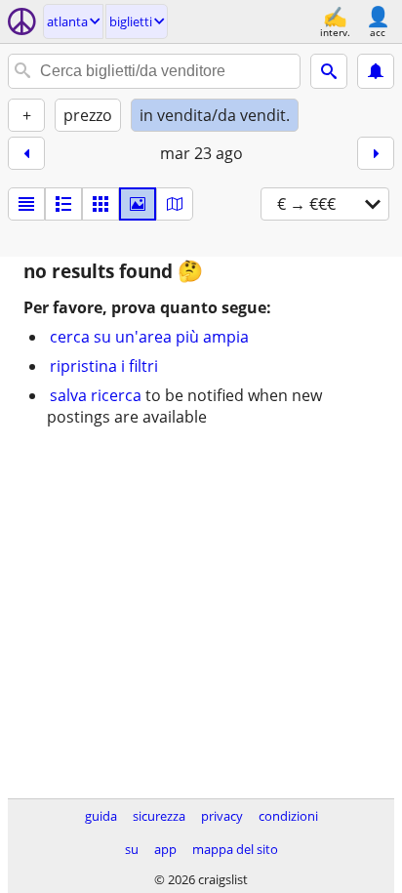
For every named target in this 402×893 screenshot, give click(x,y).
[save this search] (375, 71)
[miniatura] (63, 204)
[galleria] (137, 204)
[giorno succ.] (375, 153)
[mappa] (174, 204)
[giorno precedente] (26, 153)
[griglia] (100, 204)
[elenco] (26, 204)
